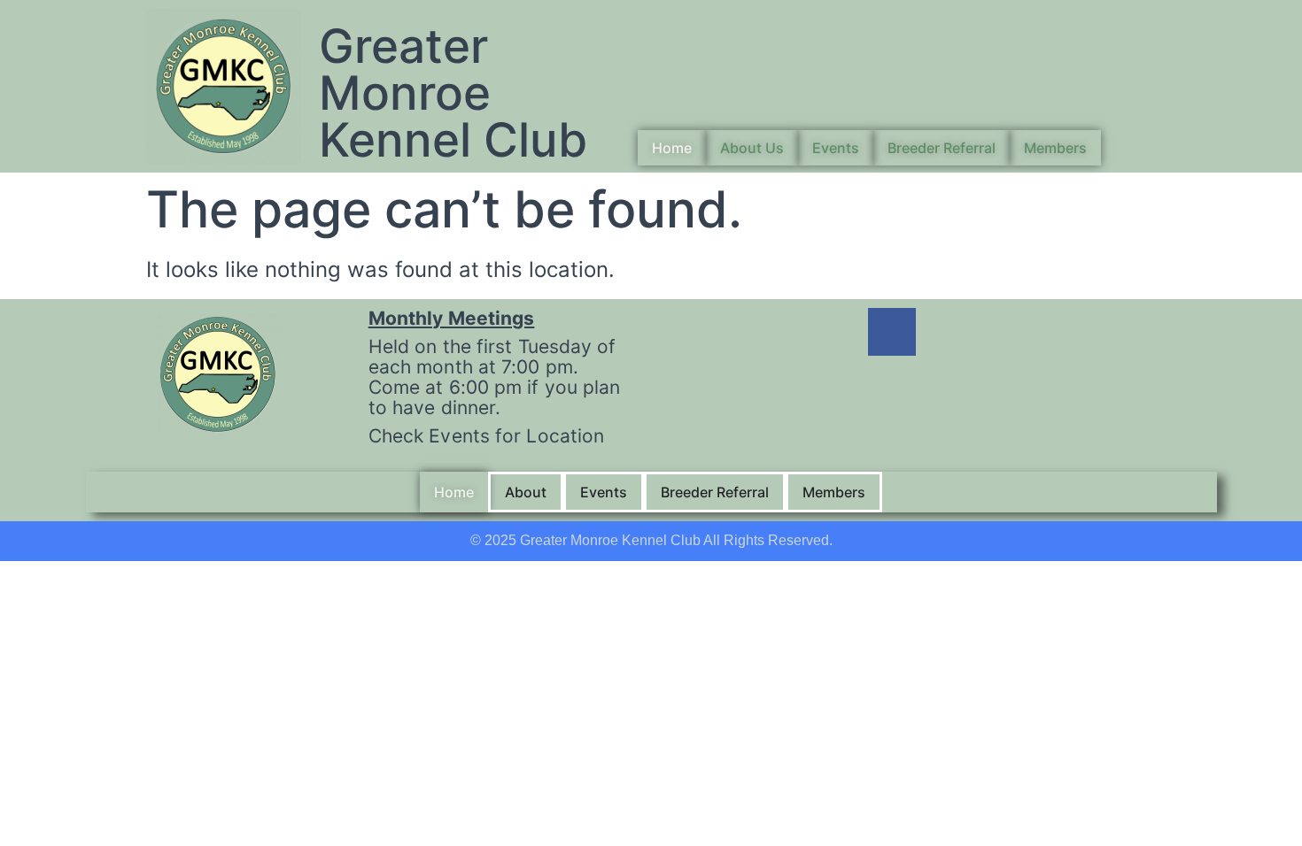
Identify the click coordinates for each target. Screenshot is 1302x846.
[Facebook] (892, 332)
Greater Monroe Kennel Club (453, 93)
